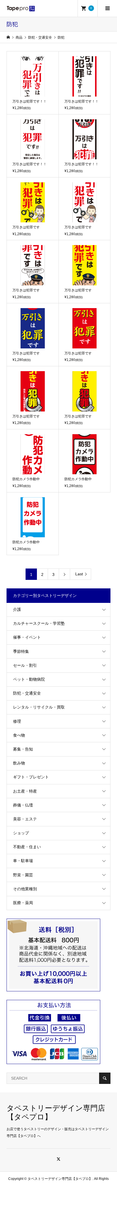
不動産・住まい (27, 847)
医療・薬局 (23, 902)
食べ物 (19, 735)
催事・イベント (27, 637)
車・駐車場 (23, 860)
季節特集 (21, 651)
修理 (17, 721)
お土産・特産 (25, 791)
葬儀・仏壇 (23, 805)
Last (79, 574)
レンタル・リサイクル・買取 (39, 707)
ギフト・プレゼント (31, 777)
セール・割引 (25, 665)
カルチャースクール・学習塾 (39, 623)
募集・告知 (23, 749)
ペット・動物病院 (29, 679)
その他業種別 (25, 889)
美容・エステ (25, 819)
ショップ (21, 833)
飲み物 (19, 763)
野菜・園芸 (23, 875)
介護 (17, 609)
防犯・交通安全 (27, 693)
